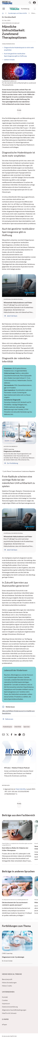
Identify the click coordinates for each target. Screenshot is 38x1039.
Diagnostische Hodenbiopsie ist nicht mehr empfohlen (19, 48)
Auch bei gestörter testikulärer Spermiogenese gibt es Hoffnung (15, 55)
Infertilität (17, 726)
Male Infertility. (21, 789)
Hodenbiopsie (7, 726)
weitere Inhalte (9, 60)
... (34, 9)
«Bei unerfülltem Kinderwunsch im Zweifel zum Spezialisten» (18, 712)
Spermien (27, 726)
